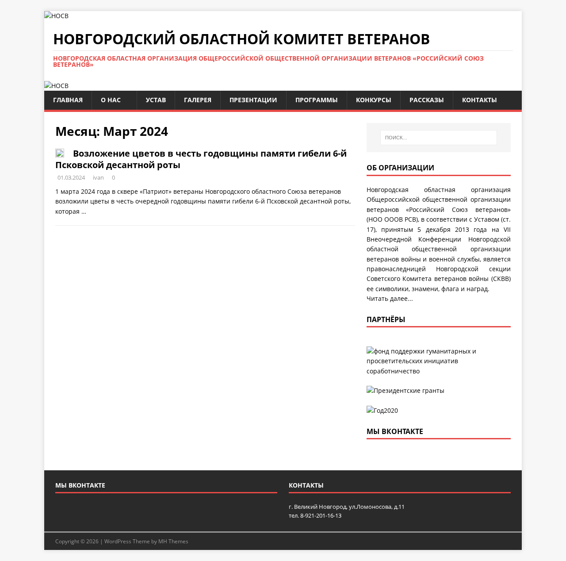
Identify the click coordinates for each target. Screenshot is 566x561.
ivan (98, 177)
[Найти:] (439, 137)
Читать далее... (390, 298)
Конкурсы (373, 100)
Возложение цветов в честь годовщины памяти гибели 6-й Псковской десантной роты (201, 159)
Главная (68, 100)
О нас (111, 100)
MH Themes (173, 541)
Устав (156, 100)
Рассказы (426, 100)
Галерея (197, 100)
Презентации (253, 100)
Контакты (479, 100)
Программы (316, 100)
